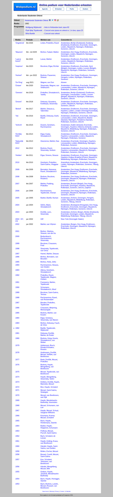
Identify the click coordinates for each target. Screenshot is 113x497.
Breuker (43, 303)
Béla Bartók (30, 33)
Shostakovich (54, 93)
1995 (17, 262)
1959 (17, 451)
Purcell (43, 433)
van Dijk (43, 397)
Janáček (43, 474)
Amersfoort (65, 162)
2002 (17, 224)
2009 (17, 169)
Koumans (44, 416)
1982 (17, 328)
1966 (17, 416)
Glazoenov (44, 141)
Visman (53, 193)
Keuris (55, 338)
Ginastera (52, 102)
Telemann (44, 461)
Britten (43, 451)
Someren (64, 49)
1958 (17, 454)
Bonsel (43, 454)
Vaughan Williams (47, 412)
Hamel (43, 254)
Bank (42, 360)
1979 (17, 345)
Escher (49, 451)
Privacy (57, 491)
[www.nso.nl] (57, 20)
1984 (17, 318)
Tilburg (95, 164)
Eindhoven (74, 45)
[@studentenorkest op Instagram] (55, 20)
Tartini (51, 379)
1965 (17, 421)
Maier (48, 205)
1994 (17, 265)
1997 (17, 254)
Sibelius (50, 231)
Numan (55, 198)
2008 (17, 176)
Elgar (50, 66)
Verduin (52, 150)
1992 (17, 275)
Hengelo (64, 77)
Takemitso (44, 111)
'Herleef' (18, 75)
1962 (17, 436)
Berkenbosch (45, 236)
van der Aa (51, 233)
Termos (43, 294)
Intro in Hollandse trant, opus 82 (56, 27)
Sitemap (52, 491)
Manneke (44, 384)
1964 (17, 426)
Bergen (80, 212)
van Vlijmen (51, 224)
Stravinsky (44, 85)
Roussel (50, 486)
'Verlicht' (18, 125)
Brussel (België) (77, 184)
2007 (17, 184)
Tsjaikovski (44, 193)
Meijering (53, 308)
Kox (42, 459)
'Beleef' (18, 109)
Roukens (44, 178)
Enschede (84, 45)
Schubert (54, 387)
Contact (62, 491)
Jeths (54, 262)
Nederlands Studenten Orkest (36, 20)
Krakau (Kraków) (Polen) (78, 157)
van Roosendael (46, 299)
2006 (17, 191)
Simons (48, 155)
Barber (43, 198)
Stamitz (54, 423)
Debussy (43, 102)
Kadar (47, 134)
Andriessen (44, 352)
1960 (17, 446)
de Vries (43, 325)
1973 (17, 382)
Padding (50, 184)
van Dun (50, 82)
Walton (56, 52)
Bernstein (44, 169)
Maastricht (71, 47)
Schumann (44, 287)
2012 (17, 148)
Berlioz (43, 52)
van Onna (44, 250)
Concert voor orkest (52, 33)
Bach (42, 421)
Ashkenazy (44, 345)
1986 (17, 308)
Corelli (49, 454)
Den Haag (75, 52)
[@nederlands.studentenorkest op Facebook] (50, 20)
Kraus (55, 441)
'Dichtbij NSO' (18, 135)
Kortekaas (44, 104)
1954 (17, 479)
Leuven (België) (89, 68)
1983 (17, 323)
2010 (17, 162)
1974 (17, 377)
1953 (17, 484)
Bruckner (43, 66)
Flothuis (43, 431)
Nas (57, 141)
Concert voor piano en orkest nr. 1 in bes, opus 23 (63, 30)
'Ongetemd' (19, 43)
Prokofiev (49, 43)
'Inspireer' (19, 66)
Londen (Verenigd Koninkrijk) (86, 111)
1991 (17, 282)
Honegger (55, 479)
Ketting (49, 441)
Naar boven (45, 491)
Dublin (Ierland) (77, 125)
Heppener (44, 428)
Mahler (49, 59)
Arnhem (74, 198)
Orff (41, 219)
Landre (55, 484)
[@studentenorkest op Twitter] (52, 20)
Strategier (44, 392)
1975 (17, 372)
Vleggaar (54, 164)
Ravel (56, 43)
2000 (17, 236)
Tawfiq (43, 95)
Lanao (42, 59)
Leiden (63, 47)
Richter (56, 66)
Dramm (43, 125)
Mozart (43, 354)
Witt (48, 469)
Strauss (43, 77)
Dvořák (43, 212)
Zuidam (43, 279)
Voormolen (53, 402)
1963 (17, 431)
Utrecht (72, 49)
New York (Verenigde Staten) (72, 219)
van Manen (53, 320)
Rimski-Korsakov (47, 347)
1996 (17, 257)
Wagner (43, 82)
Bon (42, 387)
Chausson (52, 243)
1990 (17, 287)
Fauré (57, 323)
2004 (17, 205)
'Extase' (18, 85)
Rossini (43, 349)
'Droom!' (18, 102)
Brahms (43, 75)
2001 (17, 231)
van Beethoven (48, 355)
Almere (64, 82)
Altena (43, 270)
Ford (42, 245)
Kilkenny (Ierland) (84, 127)
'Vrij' (17, 116)
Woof (54, 289)
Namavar (52, 169)
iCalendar (68, 491)
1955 (17, 472)
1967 (17, 410)
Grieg (49, 338)
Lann (49, 212)
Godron (43, 472)
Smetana (49, 318)
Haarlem (64, 111)
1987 (17, 303)
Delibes (43, 382)
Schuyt (55, 410)
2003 (17, 212)
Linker (42, 43)
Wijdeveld (44, 330)
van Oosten (44, 267)
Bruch (52, 345)
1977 (17, 360)
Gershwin (51, 125)
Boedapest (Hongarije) (80, 205)
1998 (17, 248)
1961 (17, 441)
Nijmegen (80, 47)
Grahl (56, 116)
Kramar (52, 416)
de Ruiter (50, 335)
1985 (17, 313)
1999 (17, 243)
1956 (17, 467)
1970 (17, 395)
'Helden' (18, 155)
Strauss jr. (50, 109)
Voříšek (50, 354)
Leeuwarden (66, 87)
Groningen (93, 45)
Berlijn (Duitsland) (78, 43)
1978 (17, 352)
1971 (17, 390)
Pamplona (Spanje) (84, 120)
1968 (17, 405)
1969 (17, 400)
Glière (42, 205)
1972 (17, 387)
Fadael (49, 52)
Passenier (51, 75)
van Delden (51, 448)
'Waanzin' (19, 52)
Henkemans (45, 423)
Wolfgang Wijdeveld (33, 27)
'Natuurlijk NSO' (19, 142)
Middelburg (74, 129)
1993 (17, 270)
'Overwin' (19, 93)
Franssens (44, 282)
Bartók (43, 116)
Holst (49, 262)
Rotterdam (89, 47)
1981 (17, 333)
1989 (17, 292)
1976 (17, 365)
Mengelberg (45, 367)
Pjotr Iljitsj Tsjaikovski (34, 30)
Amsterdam (65, 43)
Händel (43, 446)
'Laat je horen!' (18, 60)
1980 (17, 338)
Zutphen (88, 188)
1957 (17, 459)
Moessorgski (45, 310)
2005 (17, 198)
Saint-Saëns (45, 164)
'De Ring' (19, 82)
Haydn (50, 365)
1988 (17, 297)
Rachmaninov (45, 127)
